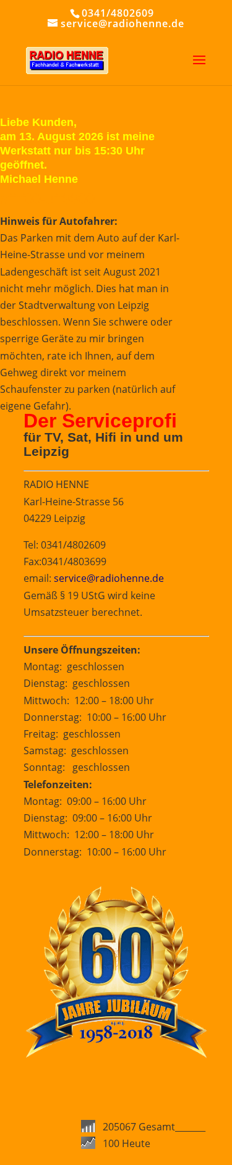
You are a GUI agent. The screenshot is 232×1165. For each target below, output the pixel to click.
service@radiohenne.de (109, 578)
